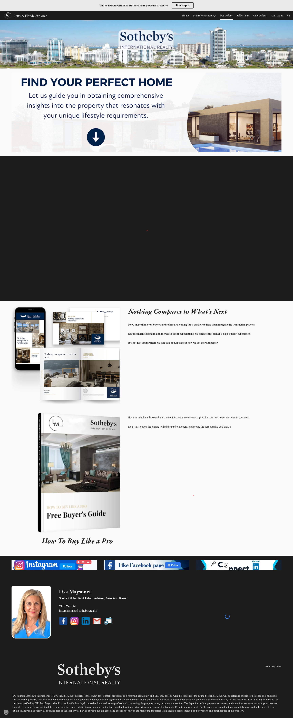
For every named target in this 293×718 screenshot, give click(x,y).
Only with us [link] (260, 15)
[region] (146, 5)
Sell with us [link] (243, 15)
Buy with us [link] (226, 15)
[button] (289, 16)
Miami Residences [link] (202, 15)
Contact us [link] (277, 15)
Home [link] (185, 15)
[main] (204, 329)
